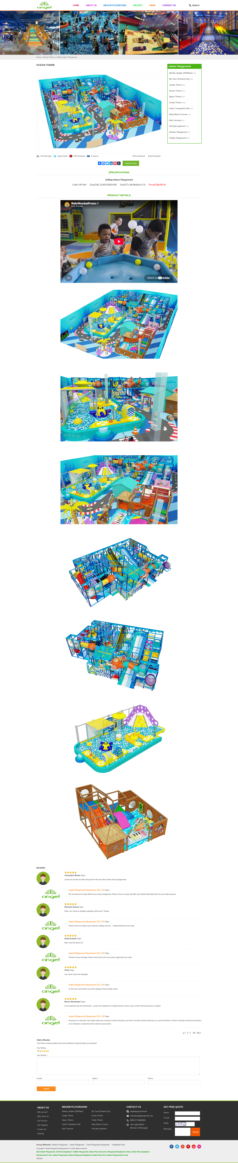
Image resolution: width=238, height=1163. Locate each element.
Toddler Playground (179, 138)
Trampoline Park (118, 1145)
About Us (91, 5)
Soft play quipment (179, 126)
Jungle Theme (177, 85)
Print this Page (46, 156)
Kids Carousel (177, 120)
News (152, 5)
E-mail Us (94, 156)
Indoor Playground (114, 5)
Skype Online (63, 156)
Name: (95, 1078)
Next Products (154, 156)
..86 (193, 1033)
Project (138, 5)
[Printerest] (188, 1148)
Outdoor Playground (179, 132)
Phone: (150, 1078)
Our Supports (42, 1125)
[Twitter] (177, 1148)
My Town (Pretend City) (181, 79)
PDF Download (79, 156)
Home (76, 5)
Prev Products (138, 156)
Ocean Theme (177, 91)
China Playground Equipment (97, 1145)
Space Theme (177, 96)
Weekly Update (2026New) (182, 73)
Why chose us (43, 1116)
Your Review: (42, 1055)
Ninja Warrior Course (180, 114)
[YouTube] (194, 1148)
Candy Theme (177, 102)
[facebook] (172, 1148)
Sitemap (40, 1134)
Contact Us (169, 5)
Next (199, 1033)
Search (195, 5)
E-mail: (40, 1078)
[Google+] (183, 1148)
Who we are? (42, 1112)
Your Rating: (41, 1048)
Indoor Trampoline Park (181, 108)
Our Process (42, 1121)
